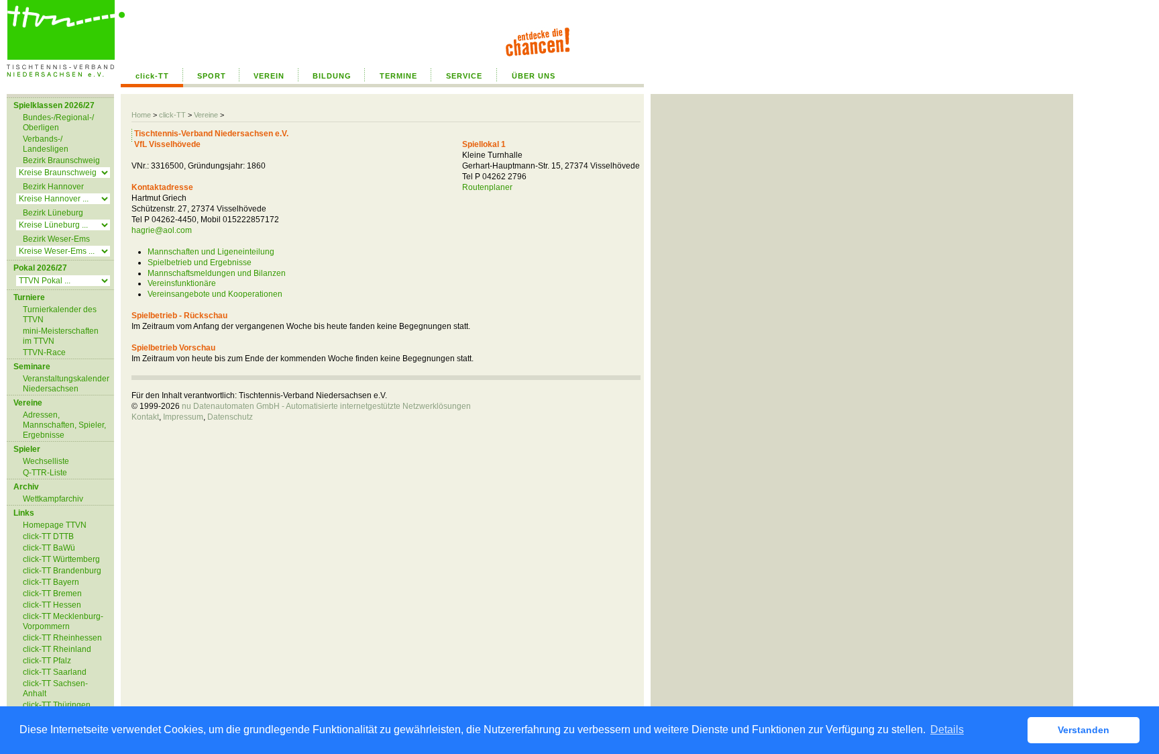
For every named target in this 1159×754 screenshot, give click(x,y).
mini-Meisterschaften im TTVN (61, 336)
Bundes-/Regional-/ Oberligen (58, 122)
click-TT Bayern (51, 582)
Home (141, 115)
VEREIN (269, 76)
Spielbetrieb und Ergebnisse (200, 262)
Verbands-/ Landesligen (45, 144)
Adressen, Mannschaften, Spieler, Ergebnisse (64, 425)
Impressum (183, 417)
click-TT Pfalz (47, 660)
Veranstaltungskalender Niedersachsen (66, 383)
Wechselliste (46, 461)
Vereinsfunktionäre (182, 283)
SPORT (211, 76)
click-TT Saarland (55, 672)
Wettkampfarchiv (53, 499)
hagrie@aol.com (161, 230)
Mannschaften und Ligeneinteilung (211, 251)
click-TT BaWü (49, 548)
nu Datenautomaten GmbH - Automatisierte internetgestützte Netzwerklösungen (326, 406)
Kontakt (145, 417)
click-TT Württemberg (61, 559)
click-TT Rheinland (57, 649)
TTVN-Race (44, 352)
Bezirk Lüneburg (53, 213)
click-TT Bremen (52, 593)
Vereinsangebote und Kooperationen (215, 294)
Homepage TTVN (55, 525)
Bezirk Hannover (53, 186)
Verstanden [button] (1083, 729)
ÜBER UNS (533, 76)
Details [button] (947, 729)
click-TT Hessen (52, 605)
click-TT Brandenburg (62, 570)
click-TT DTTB (48, 536)
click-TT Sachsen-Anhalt (55, 688)
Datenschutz (230, 417)
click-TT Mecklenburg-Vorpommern (63, 621)
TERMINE (398, 76)
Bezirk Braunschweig (61, 160)
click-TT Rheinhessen (62, 638)
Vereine (206, 115)
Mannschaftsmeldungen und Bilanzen (217, 273)
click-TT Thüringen (57, 705)
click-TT (152, 76)
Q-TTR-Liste (45, 472)
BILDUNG (332, 76)
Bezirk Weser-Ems (56, 239)
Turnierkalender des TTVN (60, 314)
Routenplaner (487, 187)
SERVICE (464, 76)
